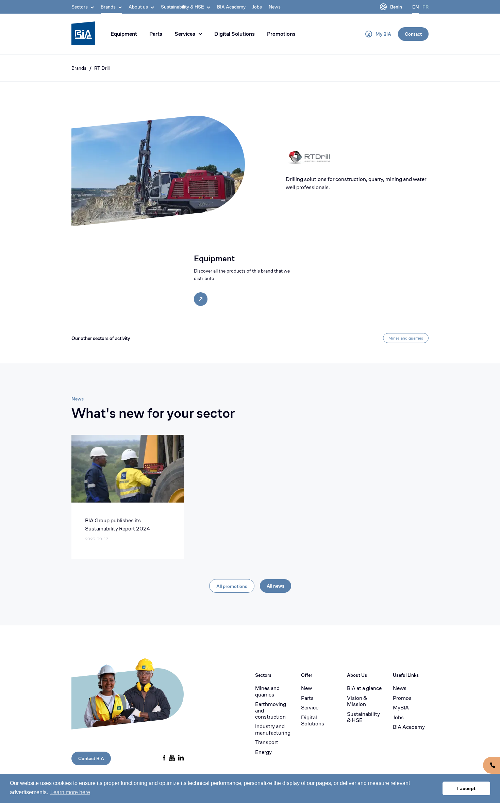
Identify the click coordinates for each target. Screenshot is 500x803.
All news (275, 586)
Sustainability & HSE (363, 717)
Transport (266, 742)
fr (425, 7)
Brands (78, 68)
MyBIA (401, 708)
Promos (402, 698)
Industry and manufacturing (272, 729)
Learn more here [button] (70, 792)
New (306, 688)
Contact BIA (91, 758)
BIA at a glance (364, 688)
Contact (413, 34)
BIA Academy (231, 7)
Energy (263, 752)
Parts (155, 33)
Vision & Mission (357, 701)
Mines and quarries (405, 338)
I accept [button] (466, 788)
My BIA (383, 34)
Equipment (124, 33)
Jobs (257, 7)
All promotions (231, 586)
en (415, 7)
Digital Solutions (234, 33)
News (275, 7)
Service (309, 708)
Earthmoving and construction (270, 710)
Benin (396, 7)
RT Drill (102, 68)
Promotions (281, 33)
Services (184, 33)
